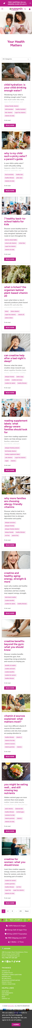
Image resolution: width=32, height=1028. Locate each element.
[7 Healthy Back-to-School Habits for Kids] (16, 206)
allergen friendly (9, 377)
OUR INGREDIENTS (7, 993)
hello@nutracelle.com (13, 956)
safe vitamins (8, 457)
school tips (22, 243)
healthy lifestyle (9, 178)
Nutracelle (10, 1006)
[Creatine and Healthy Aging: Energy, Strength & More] (16, 560)
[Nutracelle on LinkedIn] (10, 962)
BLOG (3, 997)
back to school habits (11, 240)
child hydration (9, 109)
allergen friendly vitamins (12, 529)
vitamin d (19, 737)
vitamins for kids (9, 116)
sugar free (8, 890)
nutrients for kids (10, 815)
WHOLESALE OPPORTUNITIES (11, 980)
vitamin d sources (10, 744)
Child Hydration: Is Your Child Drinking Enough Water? (15, 87)
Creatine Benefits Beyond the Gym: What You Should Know (14, 645)
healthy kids (19, 174)
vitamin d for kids (10, 740)
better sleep (20, 377)
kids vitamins (8, 112)
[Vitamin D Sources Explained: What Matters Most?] (16, 703)
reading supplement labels (12, 454)
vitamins (13, 461)
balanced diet (19, 809)
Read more (10, 125)
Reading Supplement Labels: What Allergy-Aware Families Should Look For (15, 426)
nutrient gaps (20, 812)
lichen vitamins (15, 311)
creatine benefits (9, 600)
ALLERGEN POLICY (7, 973)
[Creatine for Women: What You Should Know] (16, 846)
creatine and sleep (17, 380)
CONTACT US (6, 971)
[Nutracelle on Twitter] (17, 962)
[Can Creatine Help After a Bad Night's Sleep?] (16, 342)
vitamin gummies (9, 747)
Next (27, 911)
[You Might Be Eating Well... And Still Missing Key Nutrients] (16, 772)
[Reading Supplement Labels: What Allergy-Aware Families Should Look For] (16, 408)
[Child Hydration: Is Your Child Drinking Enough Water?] (16, 72)
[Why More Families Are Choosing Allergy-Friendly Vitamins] (16, 485)
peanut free (15, 535)
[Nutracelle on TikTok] (15, 962)
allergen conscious (10, 522)
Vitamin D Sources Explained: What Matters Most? (14, 718)
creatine (7, 380)
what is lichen (9, 318)
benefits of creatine (10, 665)
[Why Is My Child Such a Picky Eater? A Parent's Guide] (16, 140)
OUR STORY (5, 995)
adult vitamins (9, 809)
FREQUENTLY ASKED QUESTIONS (12, 974)
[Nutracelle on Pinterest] (12, 962)
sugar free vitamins (20, 112)
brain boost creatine (10, 597)
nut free (7, 535)
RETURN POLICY (6, 978)
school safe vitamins (10, 243)
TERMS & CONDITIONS (8, 984)
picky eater (19, 178)
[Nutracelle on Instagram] (7, 962)
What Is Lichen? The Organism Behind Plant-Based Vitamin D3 (16, 291)
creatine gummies (10, 884)
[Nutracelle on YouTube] (19, 962)
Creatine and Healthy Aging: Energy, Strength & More (15, 577)
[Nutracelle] (16, 9)
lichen (6, 311)
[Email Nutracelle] (3, 962)
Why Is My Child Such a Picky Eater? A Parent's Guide (15, 156)
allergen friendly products (12, 448)
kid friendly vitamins (10, 451)
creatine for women (10, 675)
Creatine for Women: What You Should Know (14, 862)
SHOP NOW (5, 991)
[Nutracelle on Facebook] (5, 962)
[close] (30, 3)
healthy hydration (21, 109)
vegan (6, 461)
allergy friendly (9, 532)
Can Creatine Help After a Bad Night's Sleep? (14, 358)
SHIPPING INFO (6, 976)
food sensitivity (9, 174)
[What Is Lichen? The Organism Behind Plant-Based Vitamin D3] (16, 274)
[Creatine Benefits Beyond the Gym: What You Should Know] (16, 628)
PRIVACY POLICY (7, 982)
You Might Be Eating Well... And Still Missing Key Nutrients (16, 789)
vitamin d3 (21, 314)
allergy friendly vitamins (11, 106)
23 (21, 911)
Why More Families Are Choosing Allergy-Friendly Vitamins (15, 502)
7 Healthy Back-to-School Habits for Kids (15, 221)
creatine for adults (10, 383)
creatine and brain (10, 669)
